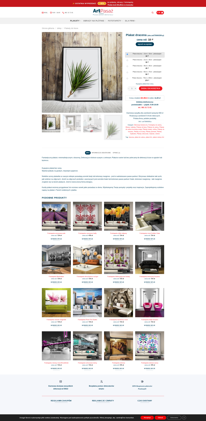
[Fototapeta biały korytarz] (149, 302)
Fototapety (114, 21)
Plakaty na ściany (139, 131)
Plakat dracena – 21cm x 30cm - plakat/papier (147, 60)
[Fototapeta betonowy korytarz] (149, 259)
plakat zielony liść (158, 137)
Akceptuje (147, 418)
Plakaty (74, 21)
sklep (59, 28)
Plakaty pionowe (151, 131)
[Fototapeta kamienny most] (118, 302)
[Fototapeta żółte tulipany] (118, 216)
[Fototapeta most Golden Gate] (149, 216)
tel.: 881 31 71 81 (144, 107)
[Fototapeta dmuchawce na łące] (87, 259)
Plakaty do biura (71, 28)
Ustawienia (174, 418)
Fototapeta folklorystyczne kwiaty (118, 276)
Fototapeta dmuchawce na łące (87, 276)
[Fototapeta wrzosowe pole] (56, 216)
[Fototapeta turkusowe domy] (87, 345)
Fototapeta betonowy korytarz (150, 276)
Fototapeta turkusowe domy (87, 363)
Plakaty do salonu (153, 127)
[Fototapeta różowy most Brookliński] (56, 345)
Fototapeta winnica (118, 363)
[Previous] (46, 72)
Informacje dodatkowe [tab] (101, 153)
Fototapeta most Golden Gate (150, 233)
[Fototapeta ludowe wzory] (149, 345)
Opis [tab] (88, 153)
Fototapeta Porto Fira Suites (87, 319)
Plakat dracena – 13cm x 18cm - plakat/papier (147, 54)
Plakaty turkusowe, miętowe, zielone (148, 134)
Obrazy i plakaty (131, 127)
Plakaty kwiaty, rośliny (150, 129)
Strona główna (48, 28)
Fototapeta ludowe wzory (149, 363)
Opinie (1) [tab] (116, 153)
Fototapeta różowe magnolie (56, 319)
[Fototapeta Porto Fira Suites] (87, 302)
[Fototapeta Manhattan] (56, 259)
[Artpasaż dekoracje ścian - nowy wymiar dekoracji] (103, 12)
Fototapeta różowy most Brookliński (56, 363)
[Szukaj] (152, 13)
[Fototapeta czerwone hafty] (87, 216)
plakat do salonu (140, 137)
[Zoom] (45, 110)
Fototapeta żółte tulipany (118, 233)
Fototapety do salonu (154, 125)
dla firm (129, 21)
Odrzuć (160, 418)
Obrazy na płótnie (93, 21)
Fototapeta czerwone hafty (87, 233)
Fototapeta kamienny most (119, 319)
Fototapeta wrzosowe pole (56, 233)
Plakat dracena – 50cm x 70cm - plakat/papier (147, 72)
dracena (131, 137)
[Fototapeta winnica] (118, 345)
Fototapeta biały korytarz (149, 319)
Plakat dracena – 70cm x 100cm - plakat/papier (147, 78)
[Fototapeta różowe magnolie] (56, 302)
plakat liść (149, 137)
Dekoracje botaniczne (141, 125)
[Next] (118, 72)
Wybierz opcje (56, 239)
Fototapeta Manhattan (56, 276)
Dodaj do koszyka (150, 88)
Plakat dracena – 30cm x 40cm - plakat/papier (147, 66)
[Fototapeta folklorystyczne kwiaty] (118, 259)
